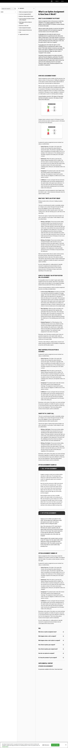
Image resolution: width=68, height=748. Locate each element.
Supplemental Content (24, 34)
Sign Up (57, 1)
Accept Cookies (55, 745)
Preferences (46, 745)
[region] (34, 745)
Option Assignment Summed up (25, 30)
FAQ (20, 32)
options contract (50, 23)
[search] (15, 9)
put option (41, 45)
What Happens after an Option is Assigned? (25, 23)
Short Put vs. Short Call (23, 25)
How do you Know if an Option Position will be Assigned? (26, 19)
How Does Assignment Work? (25, 14)
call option (41, 34)
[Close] (65, 744)
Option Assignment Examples (25, 27)
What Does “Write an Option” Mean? (26, 16)
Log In (62, 1)
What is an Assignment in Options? (26, 12)
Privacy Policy (5, 746)
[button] (8, 12)
